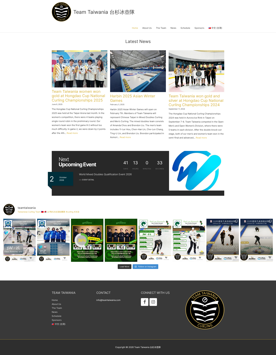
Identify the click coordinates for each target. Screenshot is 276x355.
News (173, 28)
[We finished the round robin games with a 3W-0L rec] (155, 240)
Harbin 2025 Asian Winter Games (132, 98)
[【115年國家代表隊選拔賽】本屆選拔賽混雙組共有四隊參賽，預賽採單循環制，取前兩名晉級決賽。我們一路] (256, 240)
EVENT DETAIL (88, 180)
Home (135, 28)
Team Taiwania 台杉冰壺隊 (104, 12)
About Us (147, 28)
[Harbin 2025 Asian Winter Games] (138, 71)
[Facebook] (144, 302)
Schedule (185, 28)
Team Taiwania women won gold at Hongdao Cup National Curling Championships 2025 (78, 96)
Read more (72, 133)
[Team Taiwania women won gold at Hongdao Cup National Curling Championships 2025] (80, 68)
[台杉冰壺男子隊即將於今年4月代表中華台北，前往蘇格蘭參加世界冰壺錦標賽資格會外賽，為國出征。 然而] (121, 240)
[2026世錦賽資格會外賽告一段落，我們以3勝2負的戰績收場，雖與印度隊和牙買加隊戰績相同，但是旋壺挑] (19, 240)
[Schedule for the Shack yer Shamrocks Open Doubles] (189, 240)
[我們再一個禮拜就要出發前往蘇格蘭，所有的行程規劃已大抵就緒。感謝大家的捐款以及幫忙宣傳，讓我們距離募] (87, 240)
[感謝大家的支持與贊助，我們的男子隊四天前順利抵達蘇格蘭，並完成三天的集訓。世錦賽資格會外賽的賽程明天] (53, 240)
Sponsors (199, 28)
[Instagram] (153, 302)
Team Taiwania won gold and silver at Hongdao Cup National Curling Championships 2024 (196, 100)
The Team (161, 28)
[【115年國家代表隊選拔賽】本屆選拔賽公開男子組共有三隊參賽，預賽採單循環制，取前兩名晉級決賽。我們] (222, 240)
